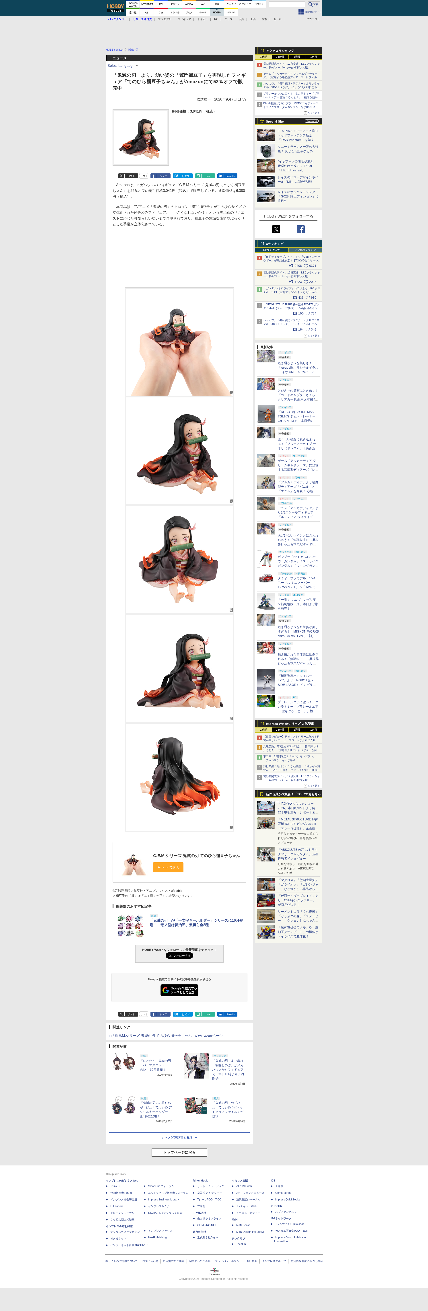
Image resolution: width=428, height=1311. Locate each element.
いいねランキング (305, 249)
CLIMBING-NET (206, 1225)
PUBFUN (276, 1206)
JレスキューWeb (246, 1206)
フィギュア (184, 19)
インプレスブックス (160, 1230)
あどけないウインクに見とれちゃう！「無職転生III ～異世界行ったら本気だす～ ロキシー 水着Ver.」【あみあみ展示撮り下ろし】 (298, 544)
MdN (235, 1219)
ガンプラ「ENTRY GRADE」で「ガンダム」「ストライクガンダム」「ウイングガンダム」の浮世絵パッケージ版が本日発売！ (298, 565)
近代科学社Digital (207, 1237)
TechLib (241, 1244)
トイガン (202, 19)
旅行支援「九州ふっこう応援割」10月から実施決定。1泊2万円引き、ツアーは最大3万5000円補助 (291, 770)
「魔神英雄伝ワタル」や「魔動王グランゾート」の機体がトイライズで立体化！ (298, 932)
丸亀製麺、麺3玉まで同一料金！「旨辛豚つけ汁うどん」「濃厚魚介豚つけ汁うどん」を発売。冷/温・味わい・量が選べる (290, 750)
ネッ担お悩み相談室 (122, 1219)
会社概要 (252, 1261)
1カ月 (313, 56)
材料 (264, 19)
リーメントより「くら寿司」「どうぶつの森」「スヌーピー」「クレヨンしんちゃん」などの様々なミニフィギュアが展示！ (298, 920)
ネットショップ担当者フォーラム (168, 1192)
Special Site (275, 121)
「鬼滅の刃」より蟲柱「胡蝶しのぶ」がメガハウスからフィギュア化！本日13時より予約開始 (228, 1069)
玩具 (241, 19)
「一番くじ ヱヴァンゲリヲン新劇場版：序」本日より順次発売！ (298, 604)
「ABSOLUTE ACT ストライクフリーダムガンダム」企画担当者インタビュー (298, 854)
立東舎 (201, 1206)
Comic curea (283, 1192)
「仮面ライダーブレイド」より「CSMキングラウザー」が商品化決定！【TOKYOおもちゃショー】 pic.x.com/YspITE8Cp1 (292, 260)
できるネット (118, 1238)
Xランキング (275, 244)
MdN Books (243, 1225)
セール (278, 19)
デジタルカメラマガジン (125, 1231)
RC (216, 19)
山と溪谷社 (199, 1212)
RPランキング (271, 249)
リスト (144, 176)
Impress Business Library (163, 1199)
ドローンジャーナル (122, 1212)
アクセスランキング (280, 51)
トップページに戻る (179, 1152)
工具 (253, 19)
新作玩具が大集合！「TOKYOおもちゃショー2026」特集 (293, 795)
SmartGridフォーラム (161, 1186)
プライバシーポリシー (228, 1261)
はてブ (185, 176)
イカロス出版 (240, 1180)
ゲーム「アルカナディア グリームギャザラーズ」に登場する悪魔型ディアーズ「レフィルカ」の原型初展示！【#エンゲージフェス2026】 (298, 469)
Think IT (115, 1186)
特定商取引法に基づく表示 (307, 1261)
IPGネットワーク (281, 1218)
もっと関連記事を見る (177, 1137)
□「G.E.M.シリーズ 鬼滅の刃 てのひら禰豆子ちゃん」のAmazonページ (166, 1036)
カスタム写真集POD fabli (291, 1230)
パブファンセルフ (286, 1211)
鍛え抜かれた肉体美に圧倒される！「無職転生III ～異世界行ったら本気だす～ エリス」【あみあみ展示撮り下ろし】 (298, 663)
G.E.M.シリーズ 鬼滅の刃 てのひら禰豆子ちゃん (196, 855)
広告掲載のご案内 (173, 1261)
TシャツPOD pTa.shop (290, 1224)
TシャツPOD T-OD (209, 1199)
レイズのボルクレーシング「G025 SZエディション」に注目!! (298, 196)
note (208, 176)
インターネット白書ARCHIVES (129, 1245)
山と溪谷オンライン (209, 1218)
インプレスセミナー (160, 1206)
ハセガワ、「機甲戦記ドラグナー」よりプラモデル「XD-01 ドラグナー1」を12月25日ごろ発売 (291, 87)
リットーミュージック (210, 1186)
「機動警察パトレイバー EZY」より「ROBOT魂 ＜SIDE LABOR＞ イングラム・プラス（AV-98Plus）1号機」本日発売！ (298, 684)
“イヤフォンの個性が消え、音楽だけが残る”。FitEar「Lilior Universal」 (297, 166)
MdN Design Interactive (250, 1231)
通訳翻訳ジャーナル (248, 1199)
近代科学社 (199, 1231)
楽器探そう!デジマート (211, 1192)
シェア (163, 176)
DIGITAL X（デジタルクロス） (166, 1212)
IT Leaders (116, 1206)
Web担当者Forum (121, 1192)
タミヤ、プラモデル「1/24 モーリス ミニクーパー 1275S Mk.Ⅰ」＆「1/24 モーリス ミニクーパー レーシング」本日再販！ (298, 587)
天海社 (279, 1186)
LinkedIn (230, 176)
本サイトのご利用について (121, 1261)
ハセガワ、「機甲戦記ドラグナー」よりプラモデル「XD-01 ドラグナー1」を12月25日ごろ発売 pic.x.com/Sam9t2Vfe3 (291, 324)
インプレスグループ (274, 1261)
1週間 (297, 56)
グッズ (228, 19)
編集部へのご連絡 (199, 1261)
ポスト (131, 176)
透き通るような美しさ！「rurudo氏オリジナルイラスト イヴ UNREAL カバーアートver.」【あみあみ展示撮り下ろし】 (298, 372)
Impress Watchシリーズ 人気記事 (290, 723)
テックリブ (238, 1238)
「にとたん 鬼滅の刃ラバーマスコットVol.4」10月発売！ (155, 1065)
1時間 (263, 56)
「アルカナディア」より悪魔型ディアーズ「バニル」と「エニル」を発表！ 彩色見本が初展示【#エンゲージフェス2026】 (298, 491)
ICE (273, 1180)
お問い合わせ (150, 1261)
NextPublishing (157, 1237)
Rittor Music (200, 1180)
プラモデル (164, 19)
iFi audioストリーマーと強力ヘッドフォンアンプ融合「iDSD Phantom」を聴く (298, 135)
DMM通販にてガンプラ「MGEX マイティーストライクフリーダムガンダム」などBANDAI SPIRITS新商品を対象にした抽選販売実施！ (290, 107)
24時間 (280, 56)
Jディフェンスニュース (250, 1192)
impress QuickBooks (287, 1199)
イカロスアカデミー (248, 1212)
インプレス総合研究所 (123, 1199)
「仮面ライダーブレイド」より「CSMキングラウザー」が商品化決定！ (298, 900)
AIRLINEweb (244, 1186)
